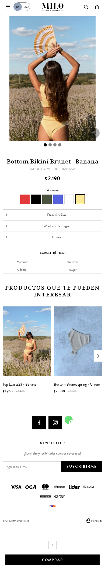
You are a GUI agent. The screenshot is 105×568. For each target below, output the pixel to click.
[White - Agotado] (69, 199)
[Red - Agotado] (25, 199)
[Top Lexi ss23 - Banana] (27, 341)
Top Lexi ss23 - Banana (19, 384)
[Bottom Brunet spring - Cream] (78, 341)
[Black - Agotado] (36, 199)
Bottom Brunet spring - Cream (77, 384)
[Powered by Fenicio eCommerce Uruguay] (94, 521)
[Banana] (80, 199)
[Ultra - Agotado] (58, 199)
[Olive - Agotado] (47, 199)
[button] (98, 356)
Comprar (52, 560)
